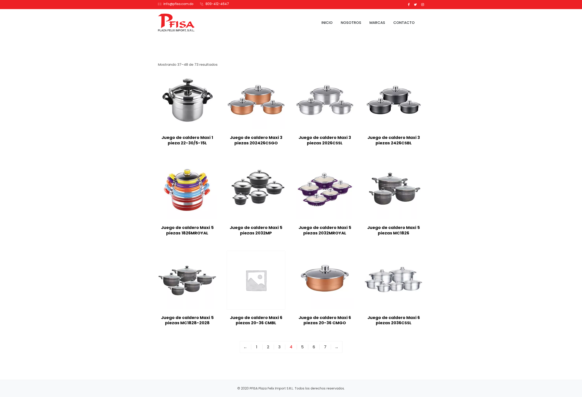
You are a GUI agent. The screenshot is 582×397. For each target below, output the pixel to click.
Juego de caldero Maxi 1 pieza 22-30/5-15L (187, 140)
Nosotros (351, 22)
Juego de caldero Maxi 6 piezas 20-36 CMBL (256, 320)
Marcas (377, 22)
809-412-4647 (217, 4)
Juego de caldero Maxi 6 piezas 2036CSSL (393, 320)
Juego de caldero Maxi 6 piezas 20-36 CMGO (325, 320)
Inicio (327, 22)
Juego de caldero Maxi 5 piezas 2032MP (256, 230)
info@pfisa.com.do (178, 4)
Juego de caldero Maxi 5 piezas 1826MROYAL (187, 230)
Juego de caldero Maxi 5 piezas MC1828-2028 (187, 320)
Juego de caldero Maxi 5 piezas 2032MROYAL (325, 230)
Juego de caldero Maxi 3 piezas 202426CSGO (256, 140)
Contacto (404, 22)
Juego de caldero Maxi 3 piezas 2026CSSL (325, 140)
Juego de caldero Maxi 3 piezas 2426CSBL (393, 140)
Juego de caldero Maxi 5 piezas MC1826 (393, 230)
